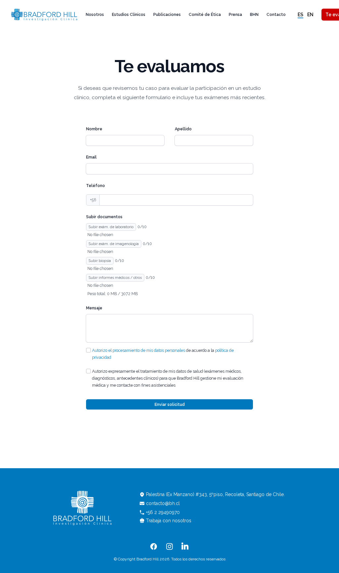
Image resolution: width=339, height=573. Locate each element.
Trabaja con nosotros (168, 520)
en (310, 14)
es (300, 14)
